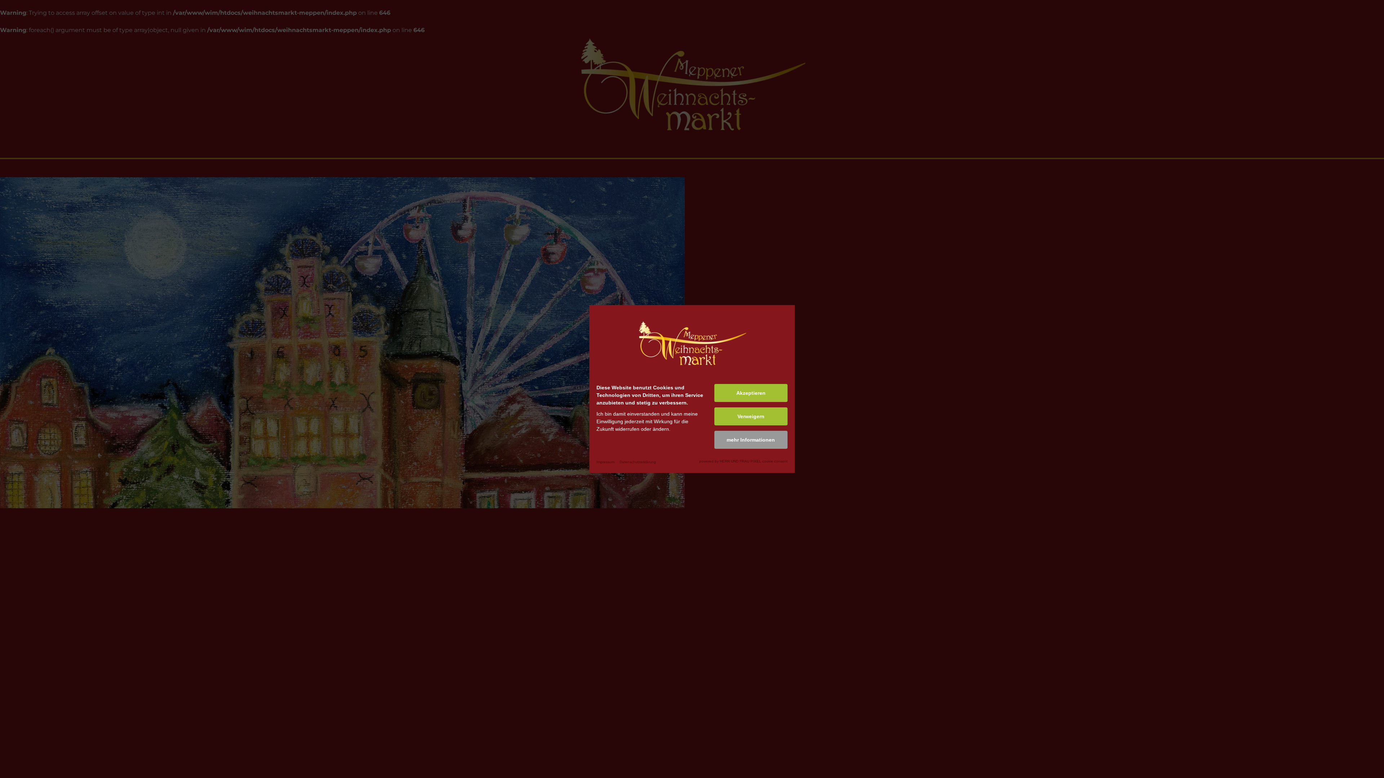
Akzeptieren (751, 393)
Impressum (605, 462)
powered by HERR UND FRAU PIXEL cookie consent (743, 461)
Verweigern (750, 416)
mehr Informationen (751, 440)
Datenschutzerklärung (638, 462)
